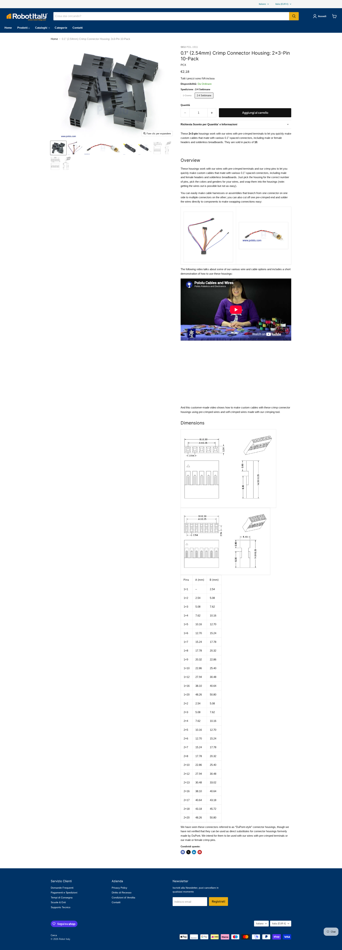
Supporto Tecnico (60, 907)
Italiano (262, 4)
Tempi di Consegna (61, 897)
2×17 (187, 800)
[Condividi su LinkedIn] (194, 852)
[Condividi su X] (188, 852)
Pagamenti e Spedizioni (64, 892)
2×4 (186, 720)
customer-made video (203, 407)
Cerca (54, 935)
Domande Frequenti (62, 887)
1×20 (187, 694)
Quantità (185, 105)
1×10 (187, 668)
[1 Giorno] (188, 99)
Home (8, 27)
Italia (281, 4)
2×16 (187, 791)
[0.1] (58, 148)
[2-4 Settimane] (204, 99)
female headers (195, 177)
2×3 (186, 712)
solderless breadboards (223, 177)
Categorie (61, 27)
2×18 (187, 808)
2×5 (186, 729)
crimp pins (270, 168)
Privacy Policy (119, 887)
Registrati (218, 901)
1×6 (186, 633)
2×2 (186, 703)
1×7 (186, 641)
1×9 (186, 659)
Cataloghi (41, 27)
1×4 (186, 615)
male (283, 172)
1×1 (186, 589)
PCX (183, 64)
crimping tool (272, 411)
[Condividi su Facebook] (183, 852)
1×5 (186, 624)
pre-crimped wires (209, 411)
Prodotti (22, 27)
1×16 (187, 685)
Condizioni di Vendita (123, 897)
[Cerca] (294, 16)
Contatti (77, 27)
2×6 (186, 738)
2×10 (187, 764)
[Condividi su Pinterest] (200, 852)
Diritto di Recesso (121, 892)
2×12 (187, 773)
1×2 (186, 597)
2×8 (186, 756)
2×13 (187, 782)
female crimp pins (205, 839)
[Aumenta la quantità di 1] (212, 112)
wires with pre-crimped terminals (245, 133)
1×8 (186, 650)
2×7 (186, 747)
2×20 (187, 817)
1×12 (187, 676)
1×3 (186, 606)
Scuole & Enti (58, 902)
